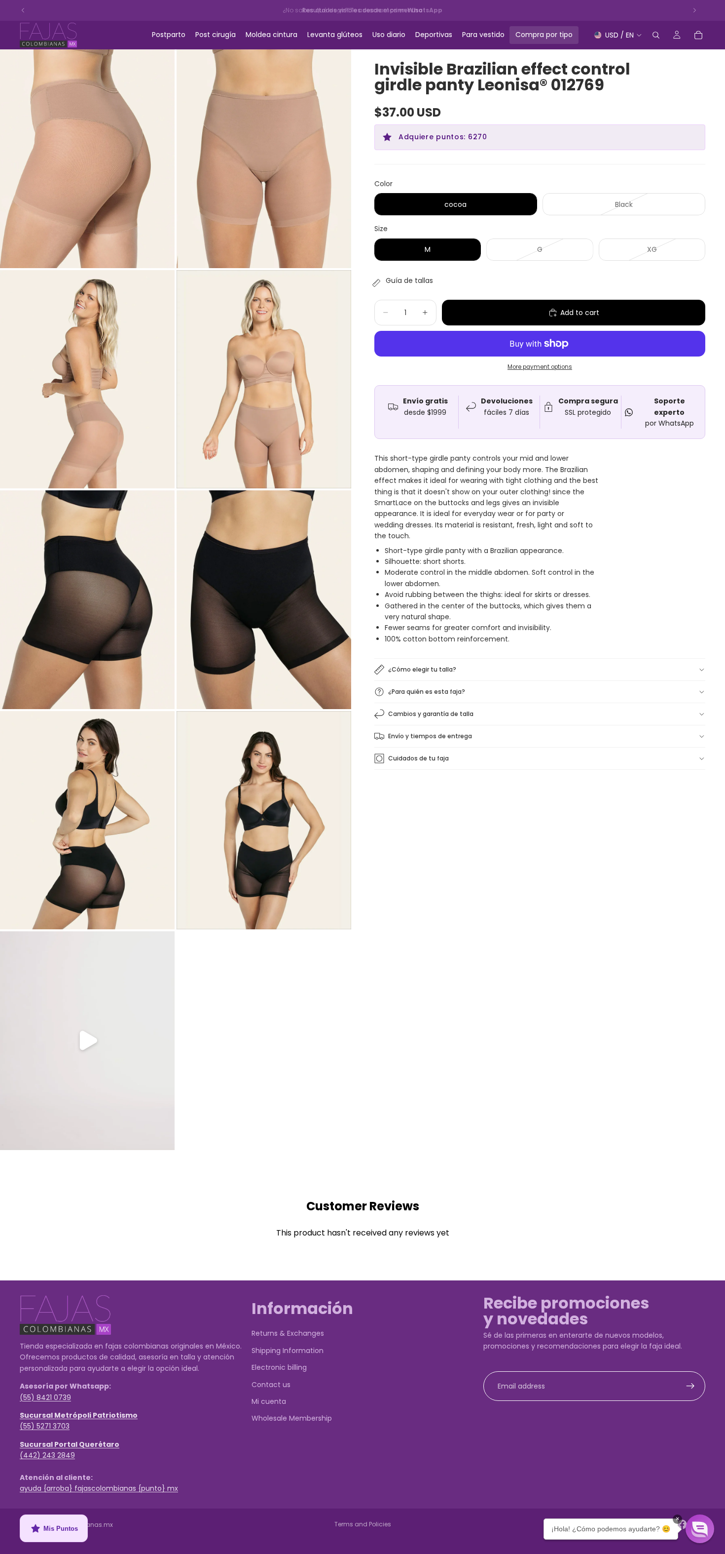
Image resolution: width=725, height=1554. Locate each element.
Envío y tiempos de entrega (430, 736)
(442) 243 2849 (47, 1455)
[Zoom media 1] (87, 158)
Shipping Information (288, 1350)
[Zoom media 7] (87, 820)
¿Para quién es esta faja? (426, 691)
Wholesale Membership (292, 1418)
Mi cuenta (269, 1401)
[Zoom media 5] (87, 599)
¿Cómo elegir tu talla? (422, 669)
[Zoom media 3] (87, 379)
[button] (700, 1528)
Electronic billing (279, 1367)
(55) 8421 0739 (45, 1397)
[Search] (656, 35)
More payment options (540, 367)
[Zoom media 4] (264, 379)
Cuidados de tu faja (418, 758)
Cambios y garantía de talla (430, 714)
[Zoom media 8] (264, 820)
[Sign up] (690, 1385)
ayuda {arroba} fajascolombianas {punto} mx (99, 1488)
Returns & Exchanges (288, 1333)
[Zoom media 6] (264, 599)
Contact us (271, 1384)
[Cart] (698, 35)
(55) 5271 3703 (45, 1426)
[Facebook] (682, 1524)
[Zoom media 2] (264, 158)
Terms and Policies (362, 1524)
